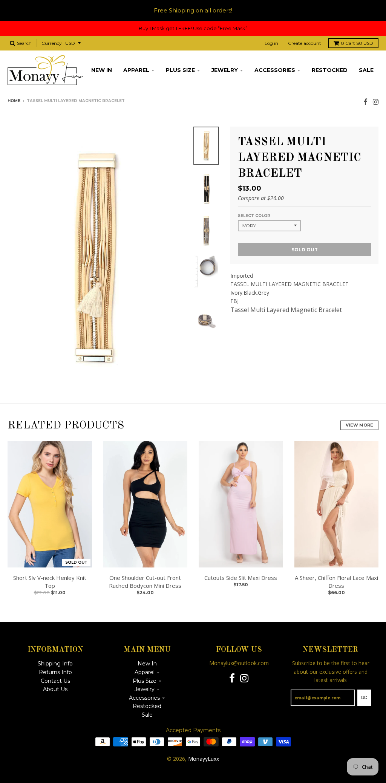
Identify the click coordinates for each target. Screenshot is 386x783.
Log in (271, 43)
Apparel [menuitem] (136, 70)
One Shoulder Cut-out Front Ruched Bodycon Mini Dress (145, 581)
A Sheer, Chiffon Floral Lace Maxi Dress (336, 581)
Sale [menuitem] (366, 70)
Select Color (254, 215)
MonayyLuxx (203, 758)
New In (147, 663)
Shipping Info (55, 663)
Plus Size (144, 680)
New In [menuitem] (101, 70)
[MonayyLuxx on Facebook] (365, 101)
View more (359, 425)
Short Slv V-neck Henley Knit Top (49, 581)
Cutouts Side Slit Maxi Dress (240, 577)
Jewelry (145, 689)
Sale (147, 714)
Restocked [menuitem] (330, 70)
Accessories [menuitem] (274, 70)
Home (14, 100)
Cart (357, 43)
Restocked (147, 706)
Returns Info (55, 672)
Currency (51, 43)
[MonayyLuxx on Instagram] (375, 101)
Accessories (144, 697)
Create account (304, 43)
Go (364, 697)
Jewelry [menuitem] (224, 70)
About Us (55, 689)
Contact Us (55, 680)
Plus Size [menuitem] (180, 70)
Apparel (145, 672)
